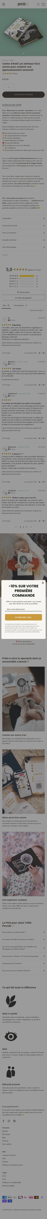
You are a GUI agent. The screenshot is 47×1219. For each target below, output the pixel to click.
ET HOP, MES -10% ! (23, 617)
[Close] (43, 583)
